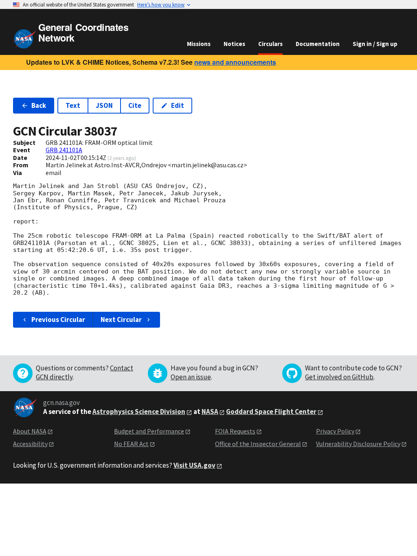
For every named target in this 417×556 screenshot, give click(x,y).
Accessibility (30, 444)
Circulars (270, 44)
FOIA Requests (235, 431)
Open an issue (191, 376)
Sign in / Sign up (375, 44)
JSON (104, 105)
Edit (177, 105)
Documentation (318, 44)
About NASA (29, 431)
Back (38, 105)
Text (73, 105)
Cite (134, 105)
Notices (234, 44)
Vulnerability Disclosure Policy (358, 444)
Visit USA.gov (194, 465)
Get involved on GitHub (339, 376)
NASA (210, 411)
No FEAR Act (131, 444)
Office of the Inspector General (258, 444)
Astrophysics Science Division (138, 411)
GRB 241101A (64, 150)
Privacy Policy (335, 431)
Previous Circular (58, 319)
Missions (199, 44)
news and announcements (235, 62)
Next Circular (121, 319)
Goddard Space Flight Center (271, 411)
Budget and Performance (149, 431)
